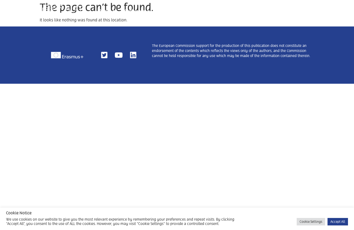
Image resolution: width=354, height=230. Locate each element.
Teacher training (173, 10)
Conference (135, 10)
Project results (237, 10)
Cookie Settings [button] (311, 222)
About (104, 10)
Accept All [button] (337, 222)
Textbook (206, 10)
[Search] (306, 10)
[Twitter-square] (104, 55)
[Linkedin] (133, 55)
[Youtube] (118, 55)
